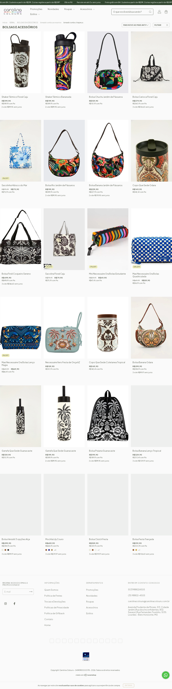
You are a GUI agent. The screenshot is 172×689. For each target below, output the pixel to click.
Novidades (53, 9)
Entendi (128, 685)
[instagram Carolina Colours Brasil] (6, 603)
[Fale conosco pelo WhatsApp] (165, 675)
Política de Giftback (54, 613)
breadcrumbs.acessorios (50, 23)
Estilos (33, 14)
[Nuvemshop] (86, 675)
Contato (48, 619)
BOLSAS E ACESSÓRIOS (27, 23)
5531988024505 (136, 589)
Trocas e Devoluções (55, 601)
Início (5, 23)
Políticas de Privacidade (56, 607)
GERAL (12, 23)
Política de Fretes (53, 596)
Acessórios (86, 9)
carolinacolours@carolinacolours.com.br (148, 601)
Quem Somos (51, 590)
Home (47, 625)
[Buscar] (150, 12)
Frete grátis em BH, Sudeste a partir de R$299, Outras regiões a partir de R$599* (104, 2)
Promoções (36, 9)
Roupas (68, 9)
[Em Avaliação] (86, 656)
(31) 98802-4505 (136, 595)
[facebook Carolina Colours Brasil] (14, 603)
